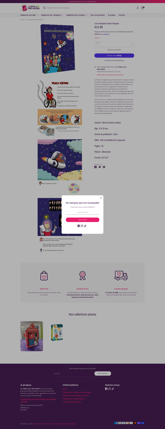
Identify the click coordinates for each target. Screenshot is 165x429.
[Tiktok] (85, 226)
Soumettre (82, 220)
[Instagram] (82, 226)
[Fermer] (101, 198)
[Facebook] (79, 226)
